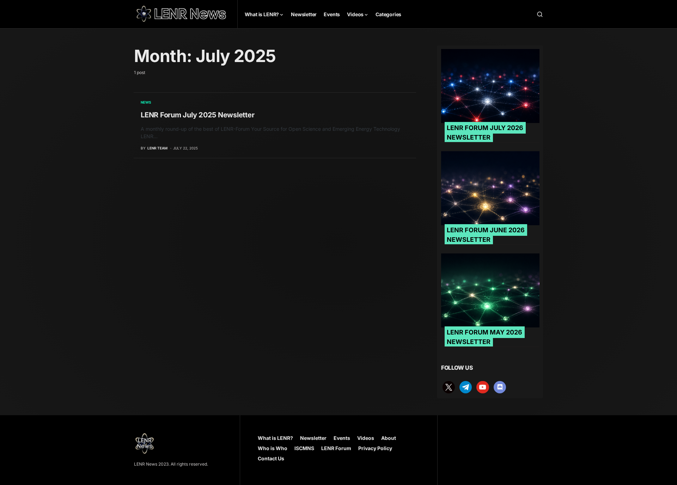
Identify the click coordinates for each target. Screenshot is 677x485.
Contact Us (271, 458)
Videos (365, 438)
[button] (540, 14)
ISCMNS (304, 448)
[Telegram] (465, 386)
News (146, 102)
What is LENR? (275, 438)
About (388, 438)
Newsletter (313, 438)
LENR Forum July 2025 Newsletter (197, 115)
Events (342, 438)
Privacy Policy (375, 448)
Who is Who (272, 448)
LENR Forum (336, 448)
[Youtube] (482, 386)
